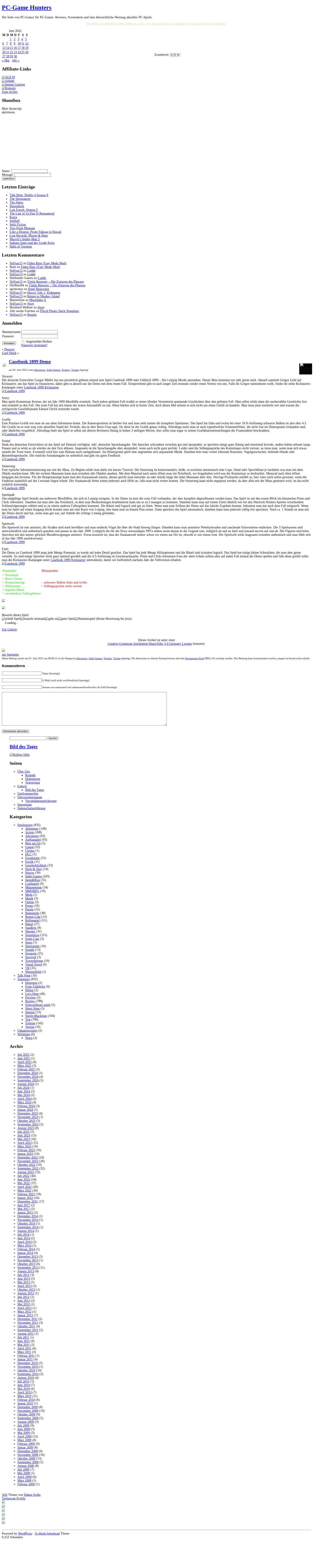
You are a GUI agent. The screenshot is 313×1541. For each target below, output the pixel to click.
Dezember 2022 (27, 1157)
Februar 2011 (26, 1355)
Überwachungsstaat (29, 797)
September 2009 (27, 1418)
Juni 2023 (23, 1135)
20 (3, 52)
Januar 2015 (25, 1212)
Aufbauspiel (33, 839)
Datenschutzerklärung (31, 808)
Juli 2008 (23, 1469)
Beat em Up (33, 843)
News (28, 1038)
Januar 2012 (25, 1315)
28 (7, 56)
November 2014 (27, 1220)
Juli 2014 (23, 1234)
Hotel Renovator (38, 289)
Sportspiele (32, 946)
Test (27, 1019)
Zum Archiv (10, 92)
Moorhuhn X (37, 300)
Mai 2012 (23, 1304)
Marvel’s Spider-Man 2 (25, 239)
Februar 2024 (26, 1106)
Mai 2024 (23, 1095)
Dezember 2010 (27, 1363)
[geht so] (51, 619)
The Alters (16, 202)
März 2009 (24, 1440)
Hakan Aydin (32, 1494)
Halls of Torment (21, 246)
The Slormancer (20, 199)
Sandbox (30, 928)
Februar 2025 (26, 1069)
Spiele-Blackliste (36, 1016)
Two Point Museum (22, 228)
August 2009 (25, 1422)
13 (3, 48)
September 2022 (27, 1168)
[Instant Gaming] (13, 84)
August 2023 (25, 1128)
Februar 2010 (26, 1399)
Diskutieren (32, 779)
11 (22, 43)
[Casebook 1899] (13, 391)
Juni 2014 (23, 1238)
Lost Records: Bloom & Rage (29, 235)
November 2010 (27, 1366)
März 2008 (24, 1480)
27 (3, 56)
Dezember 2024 (27, 1073)
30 (15, 56)
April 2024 (24, 1098)
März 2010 (24, 1396)
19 (26, 48)
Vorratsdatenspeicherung (41, 801)
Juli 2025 (23, 1054)
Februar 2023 (26, 1150)
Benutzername (11, 332)
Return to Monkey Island (43, 296)
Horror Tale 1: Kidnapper (43, 292)
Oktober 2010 (26, 1370)
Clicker (30, 850)
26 (26, 52)
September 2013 (27, 1267)
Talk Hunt (23, 975)
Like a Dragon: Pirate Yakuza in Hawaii (35, 232)
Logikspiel (32, 883)
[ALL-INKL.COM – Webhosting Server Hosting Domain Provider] (8, 81)
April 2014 (24, 1242)
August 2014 (25, 1231)
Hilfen (29, 990)
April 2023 (24, 1143)
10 (19, 43)
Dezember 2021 (27, 1201)
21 (7, 52)
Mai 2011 (23, 1344)
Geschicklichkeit (36, 865)
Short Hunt (32, 1008)
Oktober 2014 (26, 1223)
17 (19, 48)
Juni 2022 (23, 1179)
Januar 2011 (25, 1359)
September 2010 (27, 1374)
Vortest (75, 369)
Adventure (39, 369)
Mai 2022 (23, 1183)
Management (33, 887)
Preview (30, 997)
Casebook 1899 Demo (30, 361)
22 (11, 52)
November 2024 (27, 1076)
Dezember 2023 (27, 1113)
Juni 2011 (23, 1341)
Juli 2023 (23, 1131)
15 (11, 48)
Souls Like (32, 939)
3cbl (4, 1494)
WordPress (25, 1533)
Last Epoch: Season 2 (24, 210)
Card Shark (9, 353)
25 (23, 52)
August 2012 (25, 1293)
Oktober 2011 (26, 1326)
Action (29, 832)
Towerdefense (34, 961)
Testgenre (23, 979)
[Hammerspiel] (85, 619)
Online (29, 902)
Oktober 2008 (26, 1458)
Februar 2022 (26, 1194)
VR (27, 968)
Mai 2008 (23, 1473)
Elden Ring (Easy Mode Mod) (46, 263)
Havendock (17, 206)
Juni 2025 (23, 1058)
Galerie (22, 786)
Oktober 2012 (26, 1289)
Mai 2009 (23, 1433)
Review (30, 1001)
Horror (29, 872)
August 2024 (25, 1084)
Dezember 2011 (27, 1319)
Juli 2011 (23, 1337)
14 (7, 48)
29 (11, 56)
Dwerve (9, 349)
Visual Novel (33, 964)
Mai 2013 (23, 1282)
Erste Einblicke (35, 986)
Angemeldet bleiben (39, 341)
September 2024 (27, 1080)
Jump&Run (32, 880)
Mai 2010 (23, 1388)
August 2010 (25, 1377)
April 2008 (24, 1477)
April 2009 (24, 1436)
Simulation (32, 935)
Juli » (15, 60)
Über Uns (23, 771)
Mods (28, 894)
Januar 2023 (25, 1154)
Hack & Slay (33, 869)
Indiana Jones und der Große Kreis (32, 243)
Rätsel (29, 924)
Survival (30, 957)
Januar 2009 (25, 1447)
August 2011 (25, 1333)
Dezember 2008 (27, 1451)
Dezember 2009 (27, 1407)
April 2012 (24, 1308)
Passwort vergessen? (34, 345)
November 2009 (27, 1411)
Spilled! (15, 221)
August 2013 (25, 1271)
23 (15, 52)
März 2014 (24, 1245)
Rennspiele (32, 913)
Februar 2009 (26, 1444)
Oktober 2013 (26, 1264)
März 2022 (24, 1190)
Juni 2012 (23, 1300)
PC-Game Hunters (27, 7)
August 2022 (25, 1172)
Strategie (31, 953)
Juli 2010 (23, 1381)
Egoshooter (32, 858)
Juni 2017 (23, 1205)
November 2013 (27, 1260)
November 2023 (27, 1117)
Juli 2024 (23, 1087)
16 (15, 48)
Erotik (29, 861)
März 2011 (24, 1352)
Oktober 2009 (26, 1414)
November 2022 (27, 1161)
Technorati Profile (13, 1498)
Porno (29, 905)
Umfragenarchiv (27, 793)
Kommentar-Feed (194, 658)
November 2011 (27, 1322)
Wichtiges (23, 1034)
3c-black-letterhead (47, 1533)
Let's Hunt (32, 994)
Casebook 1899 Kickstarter (41, 387)
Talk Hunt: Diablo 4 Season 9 (29, 195)
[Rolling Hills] (20, 755)
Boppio (32, 314)
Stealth (29, 950)
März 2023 (24, 1146)
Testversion (32, 782)
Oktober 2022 (26, 1165)
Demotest (31, 983)
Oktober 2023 (26, 1120)
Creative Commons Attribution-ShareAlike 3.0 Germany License (150, 643)
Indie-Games (53, 369)
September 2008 (27, 1462)
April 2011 (24, 1348)
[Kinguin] (9, 88)
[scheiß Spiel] (11, 619)
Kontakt (30, 775)
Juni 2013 (23, 1278)
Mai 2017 (23, 1209)
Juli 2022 (23, 1176)
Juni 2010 (23, 1385)
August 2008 (25, 1466)
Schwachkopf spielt (37, 1005)
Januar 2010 (25, 1403)
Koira (13, 217)
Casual (29, 847)
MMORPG (32, 891)
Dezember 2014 (27, 1216)
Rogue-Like (33, 916)
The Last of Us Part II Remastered (32, 213)
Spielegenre (25, 825)
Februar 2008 (26, 1484)
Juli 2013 (23, 1275)
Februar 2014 (26, 1249)
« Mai (5, 60)
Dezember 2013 (27, 1256)
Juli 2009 (23, 1425)
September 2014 (27, 1227)
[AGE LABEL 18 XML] (8, 77)
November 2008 (27, 1455)
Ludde (31, 270)
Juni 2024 (23, 1091)
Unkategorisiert (27, 1030)
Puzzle (29, 909)
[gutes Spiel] (66, 619)
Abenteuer (31, 828)
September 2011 (27, 1330)
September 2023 (27, 1124)
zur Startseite (10, 654)
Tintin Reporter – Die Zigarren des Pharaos (55, 281)
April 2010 (24, 1392)
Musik (29, 898)
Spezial (30, 1012)
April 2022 (24, 1187)
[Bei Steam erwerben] (4, 365)
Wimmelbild (33, 972)
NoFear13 (16, 263)
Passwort (8, 336)
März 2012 (24, 1311)
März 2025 (24, 1065)
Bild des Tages (24, 746)
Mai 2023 (23, 1139)
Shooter (30, 931)
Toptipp (66, 369)
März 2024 (24, 1102)
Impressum (24, 804)
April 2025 (24, 1062)
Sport (28, 942)
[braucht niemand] (33, 619)
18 (23, 48)
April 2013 (24, 1286)
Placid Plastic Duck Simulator (59, 311)
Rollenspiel (32, 920)
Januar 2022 (25, 1198)
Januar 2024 (25, 1109)
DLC (28, 854)
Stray (30, 303)
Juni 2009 (23, 1429)
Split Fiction (18, 224)
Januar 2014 (25, 1253)
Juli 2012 (23, 1297)
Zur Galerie (9, 629)
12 (26, 43)
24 (19, 52)
